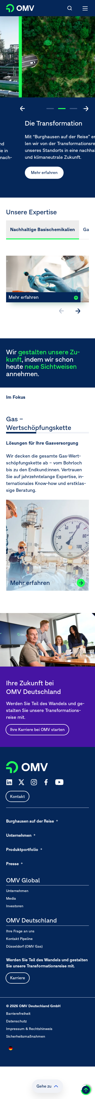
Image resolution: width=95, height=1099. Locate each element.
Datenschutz (16, 1021)
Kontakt (17, 796)
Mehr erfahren (25, 172)
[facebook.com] (46, 782)
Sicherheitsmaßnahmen (25, 1036)
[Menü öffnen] (85, 8)
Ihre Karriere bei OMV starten (37, 729)
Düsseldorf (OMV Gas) (24, 946)
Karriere (17, 977)
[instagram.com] (34, 782)
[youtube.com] (59, 782)
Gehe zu (43, 1086)
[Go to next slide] (86, 108)
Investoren (14, 906)
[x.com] (21, 782)
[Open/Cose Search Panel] (70, 8)
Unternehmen (17, 890)
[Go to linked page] (81, 583)
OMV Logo (16, 7)
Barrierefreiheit (18, 1013)
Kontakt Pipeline (19, 938)
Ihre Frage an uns (20, 931)
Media (11, 898)
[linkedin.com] (9, 782)
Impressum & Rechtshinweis (29, 1028)
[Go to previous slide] (22, 108)
